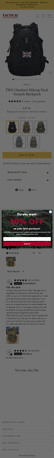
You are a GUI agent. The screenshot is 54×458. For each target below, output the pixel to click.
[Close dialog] (50, 211)
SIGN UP (27, 244)
